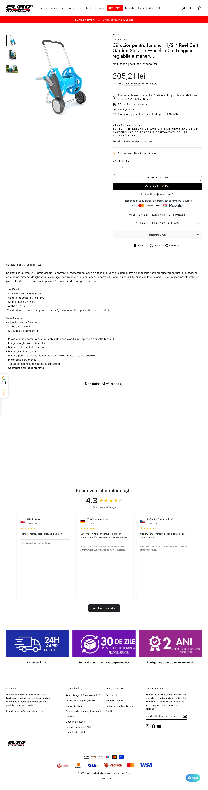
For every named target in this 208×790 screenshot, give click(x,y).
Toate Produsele (95, 8)
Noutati (129, 8)
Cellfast (120, 39)
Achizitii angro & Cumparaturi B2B (83, 695)
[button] (193, 777)
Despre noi (111, 695)
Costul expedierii (132, 83)
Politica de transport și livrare (157, 215)
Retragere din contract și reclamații (83, 711)
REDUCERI (115, 8)
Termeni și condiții (115, 700)
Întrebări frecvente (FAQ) (157, 223)
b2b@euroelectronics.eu (137, 141)
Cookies (110, 711)
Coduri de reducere (75, 721)
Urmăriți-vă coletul (149, 8)
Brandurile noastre (50, 8)
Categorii (73, 8)
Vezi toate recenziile (104, 608)
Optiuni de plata (74, 706)
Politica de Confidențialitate (119, 706)
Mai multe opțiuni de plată (157, 194)
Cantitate (121, 161)
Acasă (116, 34)
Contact (70, 716)
